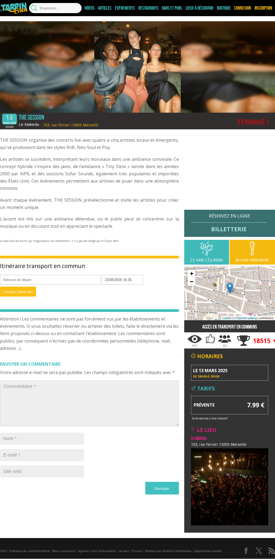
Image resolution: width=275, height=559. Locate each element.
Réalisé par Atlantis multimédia (168, 551)
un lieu (124, 551)
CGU (3, 551)
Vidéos (89, 8)
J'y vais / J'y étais (206, 260)
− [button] (191, 281)
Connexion (242, 8)
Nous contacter (63, 551)
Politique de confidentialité (29, 551)
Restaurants (148, 8)
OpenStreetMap (247, 318)
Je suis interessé (252, 260)
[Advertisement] (229, 172)
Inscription (263, 8)
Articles (104, 8)
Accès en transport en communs (229, 327)
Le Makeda (29, 124)
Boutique (224, 8)
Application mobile (208, 551)
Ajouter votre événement (97, 551)
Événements (125, 8)
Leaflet (226, 318)
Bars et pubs (172, 8)
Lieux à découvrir (199, 8)
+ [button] (191, 273)
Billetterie (229, 229)
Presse (137, 551)
